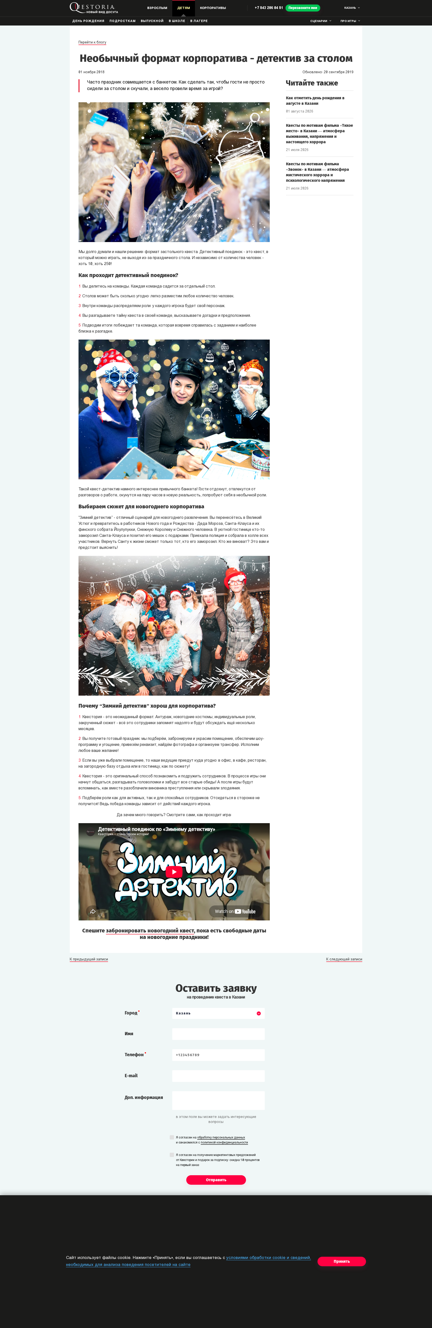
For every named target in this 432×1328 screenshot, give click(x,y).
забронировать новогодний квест (150, 930)
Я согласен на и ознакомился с (212, 1140)
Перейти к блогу (92, 43)
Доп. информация (144, 1097)
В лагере (199, 21)
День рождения (88, 21)
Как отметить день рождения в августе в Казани (315, 101)
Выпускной (152, 21)
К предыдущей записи (89, 959)
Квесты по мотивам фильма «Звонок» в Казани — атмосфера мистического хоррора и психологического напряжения (317, 172)
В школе (177, 21)
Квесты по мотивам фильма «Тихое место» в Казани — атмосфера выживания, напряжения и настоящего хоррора (319, 133)
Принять (342, 1261)
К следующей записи (344, 959)
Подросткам (123, 21)
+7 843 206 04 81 (269, 8)
